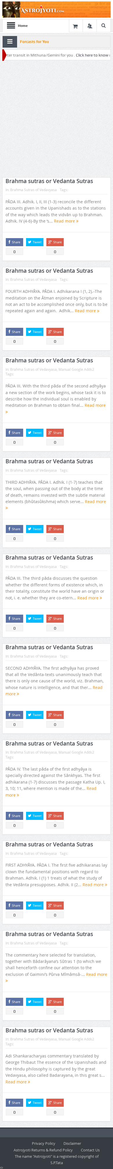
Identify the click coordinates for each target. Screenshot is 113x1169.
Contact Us (90, 1150)
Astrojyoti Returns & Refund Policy (43, 1150)
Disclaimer (72, 1143)
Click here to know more (87, 55)
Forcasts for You (34, 41)
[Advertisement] (56, 119)
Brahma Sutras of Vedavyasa (33, 189)
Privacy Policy (43, 1143)
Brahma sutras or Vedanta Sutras (49, 181)
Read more (65, 221)
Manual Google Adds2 (76, 369)
